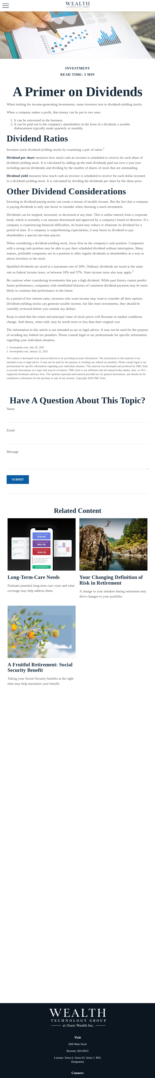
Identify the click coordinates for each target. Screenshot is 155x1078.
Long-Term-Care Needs (34, 577)
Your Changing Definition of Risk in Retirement (111, 580)
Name (11, 409)
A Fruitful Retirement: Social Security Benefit (40, 667)
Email (11, 430)
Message (13, 452)
